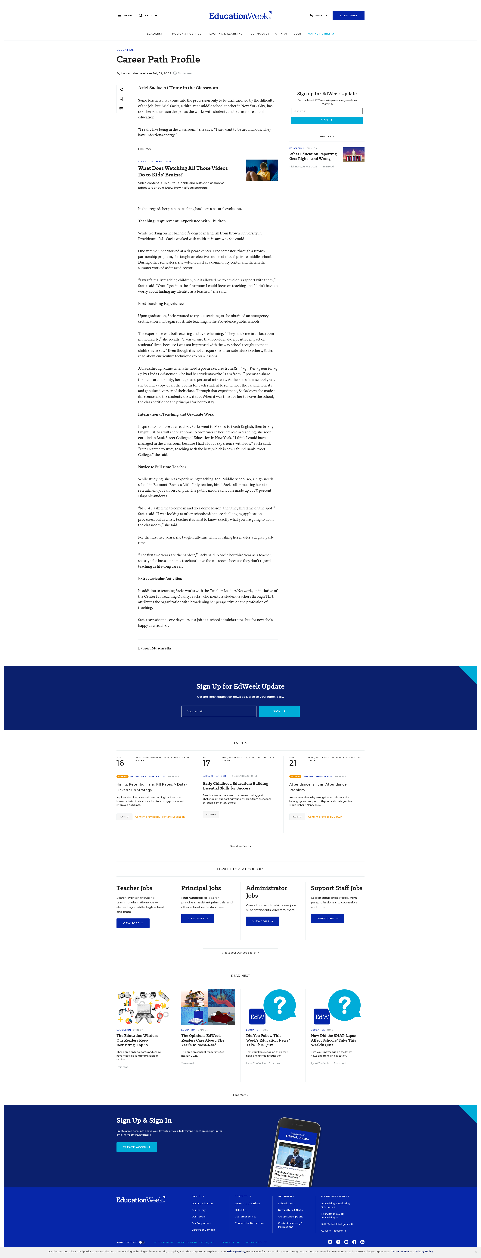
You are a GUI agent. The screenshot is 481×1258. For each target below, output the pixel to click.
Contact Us (243, 1196)
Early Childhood (214, 776)
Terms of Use (231, 1242)
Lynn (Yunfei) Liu (256, 1063)
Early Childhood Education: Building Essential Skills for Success (235, 786)
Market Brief (320, 33)
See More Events (240, 846)
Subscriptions (286, 1203)
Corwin (338, 816)
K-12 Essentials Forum (243, 776)
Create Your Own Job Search (239, 952)
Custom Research (332, 1230)
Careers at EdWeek (203, 1229)
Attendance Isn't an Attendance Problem (318, 787)
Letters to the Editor (247, 1203)
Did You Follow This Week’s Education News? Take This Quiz (268, 1040)
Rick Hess (295, 166)
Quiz (265, 1030)
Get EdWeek (286, 1196)
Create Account (137, 1147)
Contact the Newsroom (249, 1223)
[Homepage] (240, 15)
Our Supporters (201, 1223)
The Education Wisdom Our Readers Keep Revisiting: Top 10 (137, 1040)
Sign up (279, 711)
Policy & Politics (186, 33)
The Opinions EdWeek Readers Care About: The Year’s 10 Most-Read (202, 1040)
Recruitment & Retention (148, 776)
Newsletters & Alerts (290, 1210)
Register (124, 817)
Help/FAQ (241, 1210)
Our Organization (202, 1203)
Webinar (173, 776)
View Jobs (132, 923)
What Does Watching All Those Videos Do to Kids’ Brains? (183, 171)
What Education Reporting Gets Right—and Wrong (313, 156)
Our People (199, 1216)
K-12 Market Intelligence (336, 1224)
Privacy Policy (256, 1242)
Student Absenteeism (318, 776)
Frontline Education (173, 816)
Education (125, 49)
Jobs (298, 33)
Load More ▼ (240, 1095)
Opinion (281, 33)
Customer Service (245, 1216)
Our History (199, 1210)
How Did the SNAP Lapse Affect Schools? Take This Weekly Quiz (333, 1040)
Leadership (156, 33)
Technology (258, 33)
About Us (198, 1196)
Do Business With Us (335, 1196)
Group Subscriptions (290, 1216)
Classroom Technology (154, 161)
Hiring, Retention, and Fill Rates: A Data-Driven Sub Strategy (151, 787)
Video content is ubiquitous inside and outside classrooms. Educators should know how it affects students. (181, 185)
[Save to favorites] (121, 99)
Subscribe (348, 15)
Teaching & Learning (225, 33)
